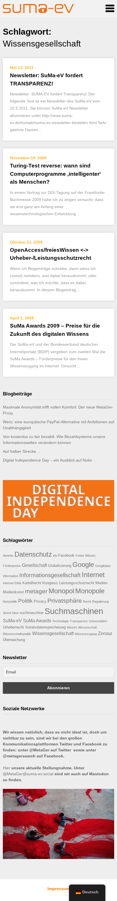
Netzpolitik (10, 601)
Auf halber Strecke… (21, 451)
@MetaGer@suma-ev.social (28, 774)
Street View (10, 613)
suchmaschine (31, 613)
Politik (25, 601)
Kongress (50, 583)
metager (36, 591)
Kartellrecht (31, 583)
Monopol (61, 591)
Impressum (58, 888)
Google (83, 564)
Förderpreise (12, 565)
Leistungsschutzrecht (76, 583)
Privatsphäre (64, 600)
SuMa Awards (37, 620)
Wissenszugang (86, 634)
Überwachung (14, 640)
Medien (101, 583)
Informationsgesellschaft (50, 575)
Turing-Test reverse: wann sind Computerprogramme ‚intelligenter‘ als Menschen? (55, 174)
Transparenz (79, 621)
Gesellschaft (34, 565)
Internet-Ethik (12, 583)
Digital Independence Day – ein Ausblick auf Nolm (47, 460)
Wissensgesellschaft (53, 633)
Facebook (66, 555)
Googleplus (103, 565)
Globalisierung (59, 565)
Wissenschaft (87, 627)
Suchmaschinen (74, 611)
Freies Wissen (85, 555)
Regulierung (100, 601)
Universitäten (98, 621)
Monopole (90, 591)
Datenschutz (33, 554)
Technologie (60, 621)
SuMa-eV (12, 620)
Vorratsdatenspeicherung (45, 627)
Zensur (105, 633)
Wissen (72, 627)
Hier (6, 768)
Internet (93, 575)
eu (55, 555)
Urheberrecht (13, 627)
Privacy (40, 601)
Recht (87, 601)
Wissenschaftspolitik (17, 634)
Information (10, 576)
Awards (8, 555)
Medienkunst (13, 592)
